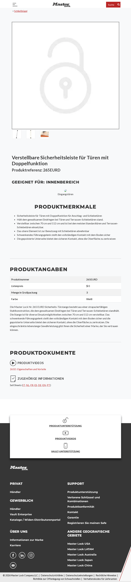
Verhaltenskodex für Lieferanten (100, 579)
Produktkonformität (80, 506)
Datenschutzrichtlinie (52, 575)
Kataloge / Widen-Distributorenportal (35, 519)
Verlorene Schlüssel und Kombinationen (83, 499)
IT (24, 385)
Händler (15, 492)
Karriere (15, 545)
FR (31, 385)
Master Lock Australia (81, 554)
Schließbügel (20, 11)
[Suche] (118, 4)
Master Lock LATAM (80, 549)
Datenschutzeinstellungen (79, 575)
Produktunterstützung (82, 492)
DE (39, 385)
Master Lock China (79, 565)
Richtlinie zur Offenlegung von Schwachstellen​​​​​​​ (57, 579)
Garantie (73, 517)
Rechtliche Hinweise (106, 575)
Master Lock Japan (80, 560)
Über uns (18, 531)
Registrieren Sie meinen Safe (86, 523)
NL (27, 385)
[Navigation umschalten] (15, 4)
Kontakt (72, 512)
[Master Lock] (61, 4)
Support (75, 484)
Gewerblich (21, 500)
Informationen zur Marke (26, 539)
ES (35, 385)
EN (44, 385)
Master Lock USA (78, 543)
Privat (16, 484)
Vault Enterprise (21, 514)
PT (48, 385)
